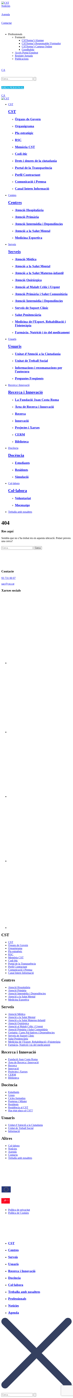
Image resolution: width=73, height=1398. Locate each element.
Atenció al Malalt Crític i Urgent (25, 1026)
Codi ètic (13, 960)
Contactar (6, 22)
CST (10, 104)
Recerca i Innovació (19, 385)
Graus (11, 1095)
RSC (10, 954)
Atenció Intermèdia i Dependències (27, 993)
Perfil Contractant (17, 966)
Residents (13, 1104)
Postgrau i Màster (17, 1101)
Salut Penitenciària (18, 1038)
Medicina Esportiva (18, 999)
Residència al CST (18, 1107)
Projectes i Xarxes (18, 1071)
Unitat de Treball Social (20, 1128)
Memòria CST (16, 957)
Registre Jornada (24, 55)
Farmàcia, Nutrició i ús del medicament (29, 1044)
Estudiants (13, 1092)
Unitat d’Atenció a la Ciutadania (25, 1125)
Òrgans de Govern (18, 945)
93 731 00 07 (8, 578)
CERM (12, 1074)
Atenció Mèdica (16, 1014)
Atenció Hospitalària (19, 987)
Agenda (5, 14)
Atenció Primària (17, 990)
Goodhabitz (28, 49)
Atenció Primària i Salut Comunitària (28, 1029)
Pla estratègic (15, 951)
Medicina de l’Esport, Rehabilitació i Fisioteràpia (34, 1041)
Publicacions (22, 58)
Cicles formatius (16, 1098)
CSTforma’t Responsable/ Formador (41, 43)
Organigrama (15, 948)
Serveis (12, 244)
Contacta (13, 1154)
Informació (14, 1131)
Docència (13, 448)
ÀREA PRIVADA (11, 1235)
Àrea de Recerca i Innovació (23, 1062)
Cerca (38, 548)
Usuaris (12, 339)
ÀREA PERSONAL (12, 87)
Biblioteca (13, 1077)
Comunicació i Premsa (20, 969)
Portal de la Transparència (22, 963)
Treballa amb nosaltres (20, 511)
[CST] (5, 2)
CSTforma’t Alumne (33, 40)
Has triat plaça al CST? (20, 1110)
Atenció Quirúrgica (18, 1023)
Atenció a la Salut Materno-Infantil (26, 1020)
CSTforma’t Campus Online (37, 46)
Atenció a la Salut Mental (21, 996)
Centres (12, 195)
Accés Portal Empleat (26, 52)
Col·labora (14, 483)
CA (3, 70)
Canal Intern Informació (21, 972)
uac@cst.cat (7, 583)
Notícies (5, 5)
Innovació (13, 1068)
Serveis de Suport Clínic (21, 1035)
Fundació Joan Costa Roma (23, 1059)
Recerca (12, 1065)
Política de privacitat (19, 1209)
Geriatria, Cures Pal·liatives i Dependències (31, 1032)
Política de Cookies (18, 1212)
